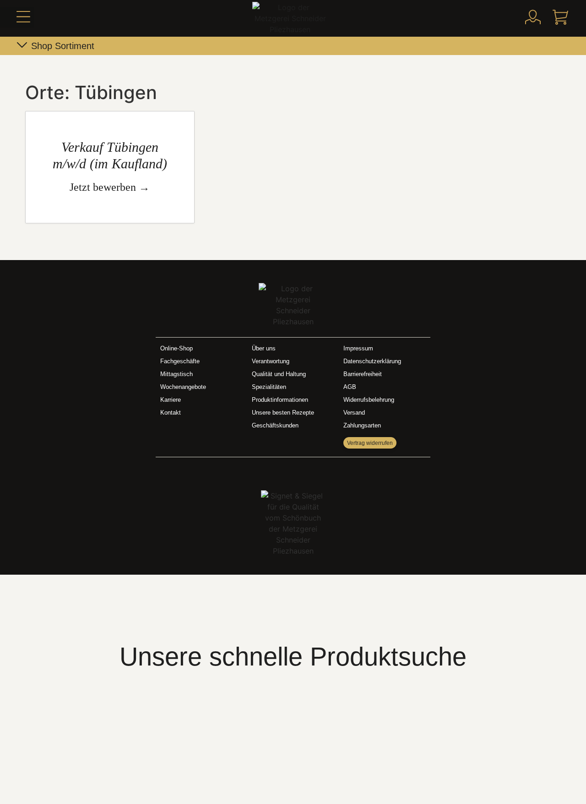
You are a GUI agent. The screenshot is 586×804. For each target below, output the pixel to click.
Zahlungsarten (362, 425)
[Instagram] (302, 471)
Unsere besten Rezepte (283, 412)
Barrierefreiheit (362, 374)
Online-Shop (176, 348)
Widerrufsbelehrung (368, 399)
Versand (354, 412)
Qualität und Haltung (279, 374)
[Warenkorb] (560, 17)
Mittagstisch (176, 374)
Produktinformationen (280, 399)
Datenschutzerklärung (372, 361)
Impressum (358, 348)
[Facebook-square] (283, 471)
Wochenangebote (183, 386)
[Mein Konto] (533, 17)
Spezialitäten (269, 386)
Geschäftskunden (275, 425)
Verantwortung (270, 361)
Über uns (264, 348)
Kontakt (170, 412)
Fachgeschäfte (180, 361)
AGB (349, 386)
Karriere (170, 399)
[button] (17, 17)
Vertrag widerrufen (370, 443)
